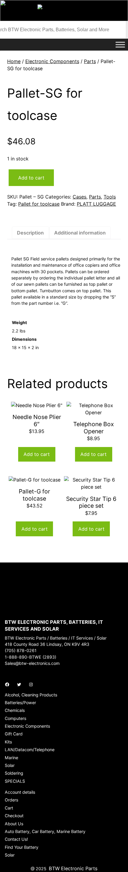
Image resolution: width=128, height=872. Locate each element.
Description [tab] (30, 233)
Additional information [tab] (80, 233)
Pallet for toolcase (39, 204)
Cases (79, 197)
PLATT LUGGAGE (96, 204)
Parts (90, 61)
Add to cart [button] (37, 454)
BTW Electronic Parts (73, 868)
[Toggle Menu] (120, 44)
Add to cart (31, 178)
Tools (110, 197)
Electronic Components (52, 61)
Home (14, 61)
